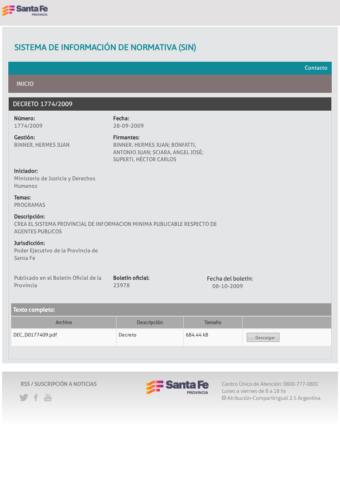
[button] (263, 337)
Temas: (22, 197)
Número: (24, 118)
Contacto (316, 67)
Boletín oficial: (131, 277)
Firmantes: (126, 137)
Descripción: (29, 216)
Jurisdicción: (29, 243)
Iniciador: (26, 170)
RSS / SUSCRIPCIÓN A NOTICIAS (59, 383)
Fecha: (121, 118)
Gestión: (24, 137)
